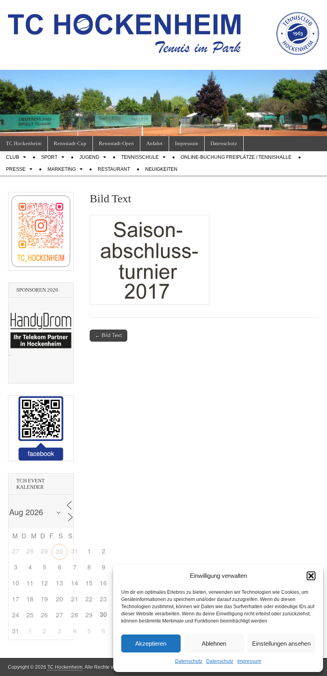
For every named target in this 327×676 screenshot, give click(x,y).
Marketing (61, 169)
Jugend (89, 157)
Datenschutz (188, 661)
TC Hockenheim (23, 143)
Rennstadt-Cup (70, 143)
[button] (311, 576)
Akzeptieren (150, 643)
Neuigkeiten (161, 169)
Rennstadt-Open (116, 143)
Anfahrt (154, 143)
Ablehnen (214, 643)
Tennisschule (140, 157)
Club (12, 157)
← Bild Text (108, 335)
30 (59, 551)
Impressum (249, 661)
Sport (49, 157)
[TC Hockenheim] (163, 29)
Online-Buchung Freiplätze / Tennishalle (236, 157)
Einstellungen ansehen (281, 643)
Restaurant (114, 169)
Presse (16, 169)
